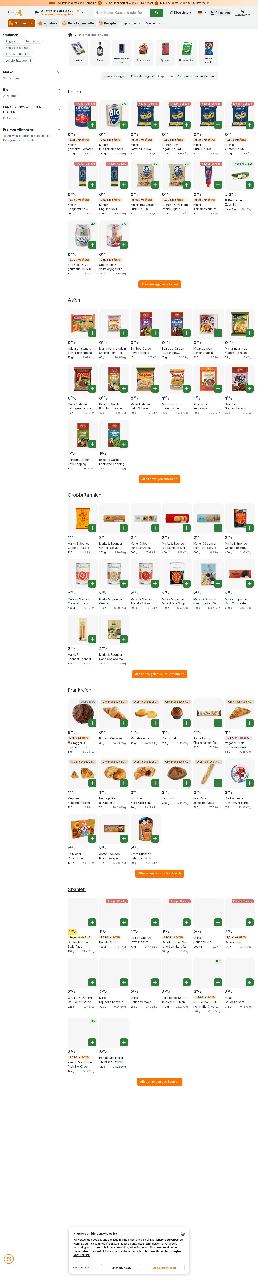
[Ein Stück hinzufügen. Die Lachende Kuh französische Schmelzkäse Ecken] (250, 783)
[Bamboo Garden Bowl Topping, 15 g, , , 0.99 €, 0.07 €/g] (146, 324)
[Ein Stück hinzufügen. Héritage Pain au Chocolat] (124, 783)
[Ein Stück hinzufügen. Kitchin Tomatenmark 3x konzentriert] (218, 185)
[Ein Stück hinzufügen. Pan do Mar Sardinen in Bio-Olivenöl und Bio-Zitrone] (218, 982)
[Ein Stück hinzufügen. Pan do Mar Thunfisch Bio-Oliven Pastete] (92, 1042)
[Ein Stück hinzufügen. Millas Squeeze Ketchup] (124, 982)
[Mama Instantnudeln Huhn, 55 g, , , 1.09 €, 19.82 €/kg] (177, 379)
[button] (219, 12)
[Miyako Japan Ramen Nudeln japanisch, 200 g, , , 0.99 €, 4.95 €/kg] (209, 324)
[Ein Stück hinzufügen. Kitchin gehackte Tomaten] (92, 125)
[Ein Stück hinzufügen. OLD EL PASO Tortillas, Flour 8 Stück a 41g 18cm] (92, 982)
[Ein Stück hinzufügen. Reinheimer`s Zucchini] (250, 185)
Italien (74, 92)
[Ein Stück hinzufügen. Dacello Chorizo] (124, 922)
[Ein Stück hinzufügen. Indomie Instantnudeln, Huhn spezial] (92, 333)
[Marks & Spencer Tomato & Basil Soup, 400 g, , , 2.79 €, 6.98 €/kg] (146, 574)
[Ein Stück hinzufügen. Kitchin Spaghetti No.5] (92, 185)
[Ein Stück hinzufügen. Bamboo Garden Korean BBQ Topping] (187, 333)
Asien (74, 300)
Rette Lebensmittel (81, 23)
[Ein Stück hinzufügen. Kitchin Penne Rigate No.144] (187, 125)
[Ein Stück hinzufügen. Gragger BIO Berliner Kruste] (92, 723)
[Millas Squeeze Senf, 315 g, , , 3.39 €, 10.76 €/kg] (240, 973)
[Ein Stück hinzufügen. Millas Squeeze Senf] (250, 982)
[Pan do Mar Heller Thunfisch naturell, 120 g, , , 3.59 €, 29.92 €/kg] (114, 1033)
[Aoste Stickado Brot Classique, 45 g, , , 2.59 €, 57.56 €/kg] (114, 829)
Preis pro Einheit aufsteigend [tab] (196, 76)
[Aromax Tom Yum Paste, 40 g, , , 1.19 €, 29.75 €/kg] (209, 379)
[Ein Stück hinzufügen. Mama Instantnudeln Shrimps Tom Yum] (124, 333)
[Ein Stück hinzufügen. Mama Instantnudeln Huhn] (187, 389)
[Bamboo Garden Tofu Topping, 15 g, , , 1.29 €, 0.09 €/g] (83, 435)
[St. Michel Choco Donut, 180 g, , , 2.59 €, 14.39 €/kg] (83, 829)
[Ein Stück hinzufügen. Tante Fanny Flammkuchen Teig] (218, 723)
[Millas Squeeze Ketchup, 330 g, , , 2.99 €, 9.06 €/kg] (114, 973)
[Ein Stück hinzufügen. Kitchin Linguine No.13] (124, 185)
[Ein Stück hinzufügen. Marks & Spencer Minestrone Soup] (187, 584)
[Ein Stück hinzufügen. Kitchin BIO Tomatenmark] (124, 125)
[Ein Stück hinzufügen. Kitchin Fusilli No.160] (218, 125)
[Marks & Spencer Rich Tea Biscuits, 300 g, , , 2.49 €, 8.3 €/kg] (209, 518)
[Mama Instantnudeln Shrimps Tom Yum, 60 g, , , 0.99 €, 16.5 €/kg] (114, 324)
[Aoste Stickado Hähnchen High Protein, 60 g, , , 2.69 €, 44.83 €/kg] (146, 829)
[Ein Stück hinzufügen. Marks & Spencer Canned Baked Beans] (250, 528)
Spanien (77, 889)
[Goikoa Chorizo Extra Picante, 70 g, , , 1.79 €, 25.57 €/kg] (146, 913)
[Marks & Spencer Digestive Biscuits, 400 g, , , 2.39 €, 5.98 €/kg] (177, 518)
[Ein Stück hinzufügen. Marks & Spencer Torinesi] (92, 639)
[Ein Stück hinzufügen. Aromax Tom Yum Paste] (218, 389)
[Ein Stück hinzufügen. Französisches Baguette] (218, 783)
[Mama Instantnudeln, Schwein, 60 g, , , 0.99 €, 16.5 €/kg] (146, 379)
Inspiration (128, 23)
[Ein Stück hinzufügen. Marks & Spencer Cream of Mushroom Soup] (124, 584)
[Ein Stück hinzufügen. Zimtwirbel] (187, 723)
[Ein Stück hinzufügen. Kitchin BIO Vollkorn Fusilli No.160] (155, 185)
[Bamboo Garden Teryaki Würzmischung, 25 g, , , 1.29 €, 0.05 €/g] (240, 379)
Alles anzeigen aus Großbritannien (159, 674)
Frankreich (79, 690)
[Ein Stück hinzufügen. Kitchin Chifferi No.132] (250, 125)
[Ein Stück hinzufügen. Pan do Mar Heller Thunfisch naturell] (124, 1042)
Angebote (51, 23)
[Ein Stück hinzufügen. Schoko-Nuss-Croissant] (155, 783)
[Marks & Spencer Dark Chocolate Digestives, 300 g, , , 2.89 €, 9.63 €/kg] (240, 574)
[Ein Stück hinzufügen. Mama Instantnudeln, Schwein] (155, 389)
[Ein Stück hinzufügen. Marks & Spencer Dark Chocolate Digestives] (250, 584)
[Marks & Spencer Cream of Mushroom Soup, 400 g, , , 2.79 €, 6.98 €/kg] (114, 574)
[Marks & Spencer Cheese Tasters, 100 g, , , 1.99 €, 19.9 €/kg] (83, 518)
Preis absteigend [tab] (142, 76)
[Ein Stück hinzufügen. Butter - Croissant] (124, 723)
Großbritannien (84, 495)
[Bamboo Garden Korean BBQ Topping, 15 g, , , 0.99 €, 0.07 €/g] (177, 324)
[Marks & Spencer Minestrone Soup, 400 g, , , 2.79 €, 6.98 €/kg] (177, 574)
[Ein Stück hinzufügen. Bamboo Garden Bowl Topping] (155, 333)
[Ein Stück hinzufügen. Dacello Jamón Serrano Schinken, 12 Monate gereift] (187, 922)
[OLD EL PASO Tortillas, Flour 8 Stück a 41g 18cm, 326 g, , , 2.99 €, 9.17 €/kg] (83, 973)
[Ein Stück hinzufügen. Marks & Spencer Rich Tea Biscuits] (218, 528)
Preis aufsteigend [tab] (115, 76)
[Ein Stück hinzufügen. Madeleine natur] (155, 723)
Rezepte (110, 23)
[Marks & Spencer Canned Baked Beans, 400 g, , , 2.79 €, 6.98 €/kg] (240, 518)
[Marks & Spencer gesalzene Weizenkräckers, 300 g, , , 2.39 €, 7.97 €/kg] (146, 518)
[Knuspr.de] (70, 34)
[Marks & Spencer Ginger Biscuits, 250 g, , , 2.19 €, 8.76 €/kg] (114, 518)
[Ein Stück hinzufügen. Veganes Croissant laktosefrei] (250, 723)
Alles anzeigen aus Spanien (159, 1081)
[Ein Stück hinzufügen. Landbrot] (187, 783)
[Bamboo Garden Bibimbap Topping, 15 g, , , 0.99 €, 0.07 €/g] (114, 379)
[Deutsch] (201, 13)
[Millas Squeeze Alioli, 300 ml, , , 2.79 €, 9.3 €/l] (209, 913)
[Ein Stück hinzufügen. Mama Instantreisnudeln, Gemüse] (250, 333)
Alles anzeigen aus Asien (159, 479)
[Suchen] (156, 13)
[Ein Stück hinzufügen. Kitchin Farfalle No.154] (155, 125)
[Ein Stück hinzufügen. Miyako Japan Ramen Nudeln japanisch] (218, 333)
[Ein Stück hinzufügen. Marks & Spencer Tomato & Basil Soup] (155, 584)
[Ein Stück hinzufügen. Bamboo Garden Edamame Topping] (124, 444)
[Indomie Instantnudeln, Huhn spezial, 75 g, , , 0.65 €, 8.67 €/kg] (83, 324)
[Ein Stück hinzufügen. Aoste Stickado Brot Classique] (124, 839)
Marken (151, 23)
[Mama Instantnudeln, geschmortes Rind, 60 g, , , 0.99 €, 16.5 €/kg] (83, 379)
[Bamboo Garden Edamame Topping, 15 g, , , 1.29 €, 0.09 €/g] (114, 435)
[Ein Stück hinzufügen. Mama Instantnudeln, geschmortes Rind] (92, 389)
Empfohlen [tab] (165, 76)
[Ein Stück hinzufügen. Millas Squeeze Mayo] (155, 982)
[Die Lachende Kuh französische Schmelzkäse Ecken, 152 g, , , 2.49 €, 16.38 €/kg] (240, 773)
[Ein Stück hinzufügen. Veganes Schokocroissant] (92, 783)
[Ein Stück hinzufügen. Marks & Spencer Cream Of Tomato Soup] (92, 584)
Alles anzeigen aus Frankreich (159, 873)
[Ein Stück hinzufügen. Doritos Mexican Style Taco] (92, 922)
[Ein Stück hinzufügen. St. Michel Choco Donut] (92, 839)
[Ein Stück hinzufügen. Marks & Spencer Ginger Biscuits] (124, 528)
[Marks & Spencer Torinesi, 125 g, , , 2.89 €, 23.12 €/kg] (83, 630)
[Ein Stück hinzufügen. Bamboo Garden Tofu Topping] (92, 444)
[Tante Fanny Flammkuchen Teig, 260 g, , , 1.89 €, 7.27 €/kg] (209, 713)
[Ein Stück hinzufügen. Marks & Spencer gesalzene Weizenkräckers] (155, 528)
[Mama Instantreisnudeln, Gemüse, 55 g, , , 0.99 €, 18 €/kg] (240, 324)
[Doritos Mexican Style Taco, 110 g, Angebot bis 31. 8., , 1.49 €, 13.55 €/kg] (83, 913)
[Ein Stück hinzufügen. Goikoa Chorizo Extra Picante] (155, 922)
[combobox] (122, 13)
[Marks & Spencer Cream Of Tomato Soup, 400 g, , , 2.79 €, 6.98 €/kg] (83, 574)
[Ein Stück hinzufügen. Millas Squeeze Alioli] (218, 922)
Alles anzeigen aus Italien (160, 284)
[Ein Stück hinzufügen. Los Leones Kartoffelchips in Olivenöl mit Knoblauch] (187, 982)
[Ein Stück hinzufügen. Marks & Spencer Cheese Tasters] (92, 528)
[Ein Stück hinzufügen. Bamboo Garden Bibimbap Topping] (124, 389)
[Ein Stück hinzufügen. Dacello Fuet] (250, 922)
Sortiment (22, 23)
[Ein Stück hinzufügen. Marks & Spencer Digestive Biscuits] (187, 528)
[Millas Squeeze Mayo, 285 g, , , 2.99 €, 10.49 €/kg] (146, 973)
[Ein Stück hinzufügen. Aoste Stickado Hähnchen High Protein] (155, 839)
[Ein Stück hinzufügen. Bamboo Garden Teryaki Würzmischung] (250, 389)
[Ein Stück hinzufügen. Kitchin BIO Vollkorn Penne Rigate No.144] (187, 185)
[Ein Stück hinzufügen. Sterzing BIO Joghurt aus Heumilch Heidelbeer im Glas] (92, 245)
